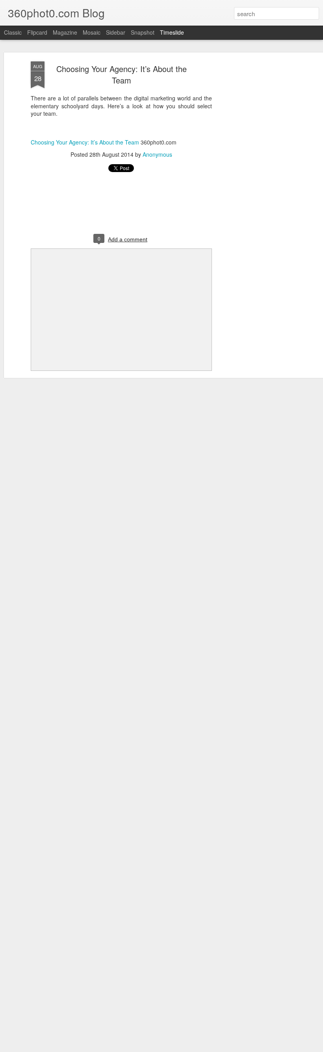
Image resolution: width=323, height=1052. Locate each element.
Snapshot (142, 32)
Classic (13, 32)
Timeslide (172, 32)
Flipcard (37, 32)
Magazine (65, 32)
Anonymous (157, 154)
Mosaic (91, 32)
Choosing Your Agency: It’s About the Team (121, 74)
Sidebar (115, 32)
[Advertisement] (255, 185)
